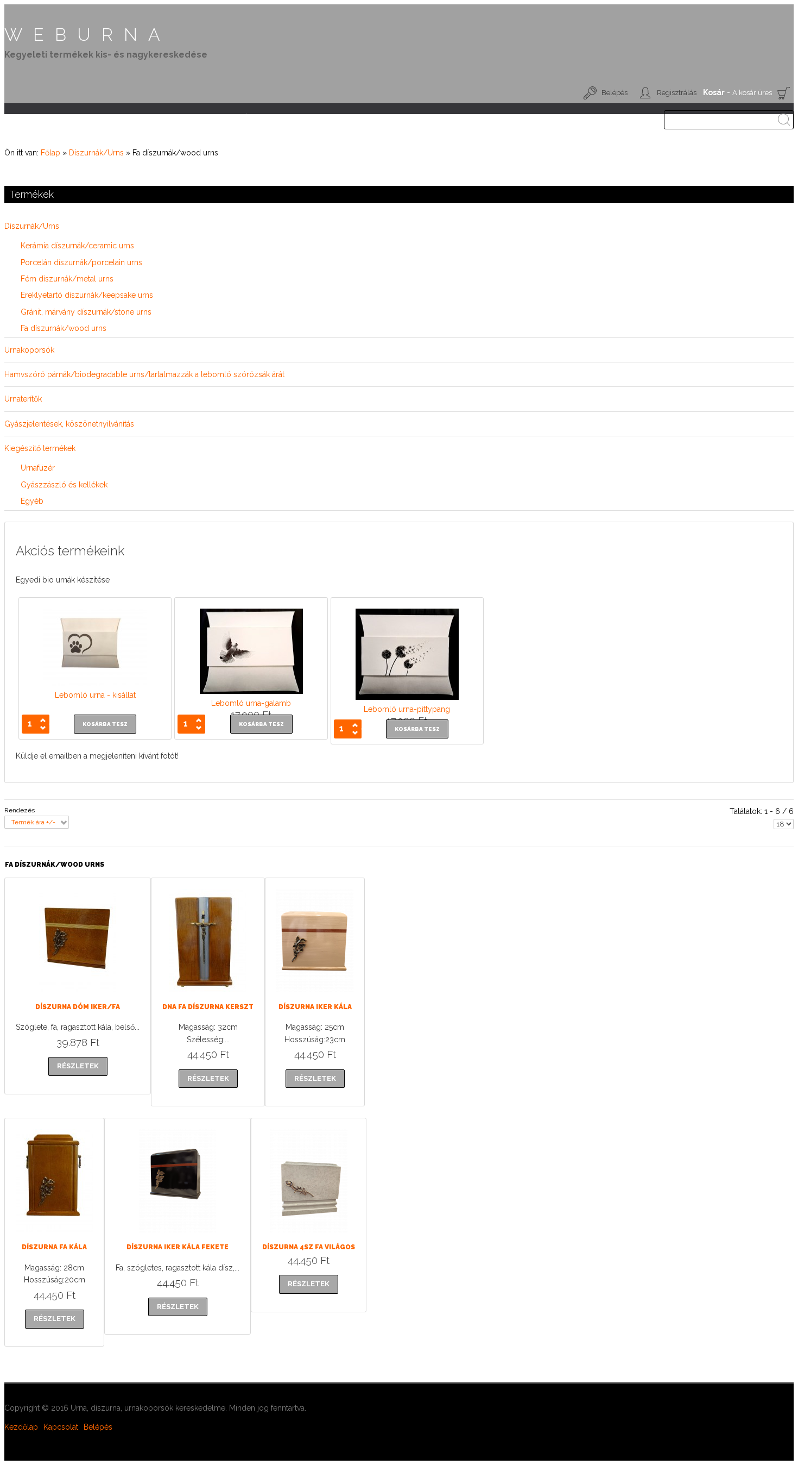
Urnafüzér (38, 468)
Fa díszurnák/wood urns (63, 328)
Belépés (614, 93)
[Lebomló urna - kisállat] (95, 683)
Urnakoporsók (29, 350)
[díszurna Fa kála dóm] (45, 974)
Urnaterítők (23, 399)
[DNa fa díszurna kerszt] (187, 974)
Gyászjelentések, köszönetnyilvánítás (69, 424)
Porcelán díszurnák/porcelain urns (81, 262)
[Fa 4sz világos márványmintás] (287, 1214)
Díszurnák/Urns (96, 152)
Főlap (50, 152)
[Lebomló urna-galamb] (251, 691)
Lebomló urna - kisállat (95, 695)
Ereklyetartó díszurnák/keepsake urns (87, 295)
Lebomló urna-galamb (251, 703)
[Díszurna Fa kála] (38, 1214)
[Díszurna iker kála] (298, 974)
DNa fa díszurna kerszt (208, 1007)
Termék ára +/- (33, 822)
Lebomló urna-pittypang (407, 709)
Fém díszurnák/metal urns (67, 278)
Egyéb (32, 501)
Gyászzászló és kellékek (64, 484)
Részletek (110, 974)
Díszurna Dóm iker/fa (77, 1007)
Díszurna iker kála (315, 1007)
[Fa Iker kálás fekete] (145, 1214)
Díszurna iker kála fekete (177, 1247)
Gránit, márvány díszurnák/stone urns (86, 312)
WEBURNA (87, 34)
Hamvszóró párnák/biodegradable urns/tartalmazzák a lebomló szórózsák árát (144, 374)
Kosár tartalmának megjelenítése (784, 93)
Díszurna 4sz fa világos (308, 1247)
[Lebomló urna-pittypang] (407, 697)
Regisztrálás (676, 93)
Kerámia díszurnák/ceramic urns (77, 245)
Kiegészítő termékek (39, 448)
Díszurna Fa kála (54, 1247)
